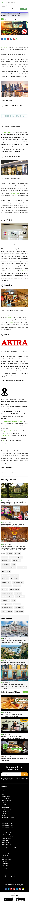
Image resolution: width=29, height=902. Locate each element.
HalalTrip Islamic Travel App (8, 874)
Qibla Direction (5, 850)
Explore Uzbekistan (6, 838)
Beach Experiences (6, 560)
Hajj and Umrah (5, 578)
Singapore (4, 47)
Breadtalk (9, 317)
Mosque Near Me (5, 853)
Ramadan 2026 (5, 873)
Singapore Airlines (7, 431)
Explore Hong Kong (6, 844)
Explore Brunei (5, 840)
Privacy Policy (23, 778)
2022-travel (9, 553)
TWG (3, 440)
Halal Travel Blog (5, 857)
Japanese (10, 322)
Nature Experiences (20, 596)
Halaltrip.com (12, 897)
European (25, 271)
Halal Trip (8, 19)
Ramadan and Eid (5, 600)
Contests (13, 564)
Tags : (3, 553)
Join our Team (5, 792)
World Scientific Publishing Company (12, 421)
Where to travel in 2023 (7, 827)
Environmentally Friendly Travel (8, 567)
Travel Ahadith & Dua (19, 607)
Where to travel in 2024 (7, 829)
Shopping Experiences (6, 604)
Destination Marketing (6, 834)
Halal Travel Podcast (6, 859)
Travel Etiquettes (5, 865)
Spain (14, 271)
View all (25, 692)
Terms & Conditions (8, 780)
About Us (3, 788)
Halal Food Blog (14, 578)
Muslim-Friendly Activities (7, 817)
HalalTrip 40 (4, 878)
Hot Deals (3, 815)
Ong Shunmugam (6, 132)
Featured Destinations (6, 832)
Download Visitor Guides (7, 836)
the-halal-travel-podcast (7, 607)
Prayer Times (4, 863)
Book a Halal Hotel (6, 811)
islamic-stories (18, 593)
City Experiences (5, 564)
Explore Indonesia (5, 842)
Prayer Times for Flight (7, 852)
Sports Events (17, 604)
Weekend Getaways (19, 611)
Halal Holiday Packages (7, 809)
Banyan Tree (5, 435)
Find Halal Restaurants (7, 855)
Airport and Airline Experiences (16, 557)
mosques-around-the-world (7, 596)
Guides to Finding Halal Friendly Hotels (10, 575)
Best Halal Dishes (16, 560)
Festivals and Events (22, 567)
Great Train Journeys (6, 571)
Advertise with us (5, 796)
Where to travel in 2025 (7, 831)
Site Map (3, 804)
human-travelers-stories (7, 593)
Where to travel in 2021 (7, 823)
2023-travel (17, 553)
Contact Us (4, 790)
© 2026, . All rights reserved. (15, 897)
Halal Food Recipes (6, 582)
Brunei (10, 271)
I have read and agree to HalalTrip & (15, 779)
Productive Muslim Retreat (8, 876)
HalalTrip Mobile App (6, 585)
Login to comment (7, 473)
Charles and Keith (14, 193)
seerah (13, 600)
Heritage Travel (16, 585)
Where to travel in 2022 (7, 825)
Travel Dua (4, 861)
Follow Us (3, 794)
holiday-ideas (5, 589)
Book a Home (4, 813)
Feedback (3, 802)
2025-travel (4, 557)
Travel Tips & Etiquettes (7, 611)
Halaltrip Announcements (18, 582)
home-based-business (14, 589)
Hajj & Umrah (4, 871)
